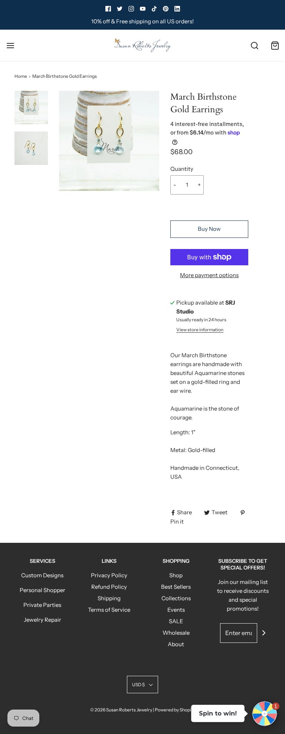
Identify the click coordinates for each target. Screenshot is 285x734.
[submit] (264, 633)
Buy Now (209, 228)
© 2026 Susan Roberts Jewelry (121, 710)
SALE (176, 621)
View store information (199, 329)
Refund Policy (109, 586)
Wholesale (176, 632)
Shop (176, 575)
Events (176, 609)
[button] (31, 107)
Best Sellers (176, 586)
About (176, 644)
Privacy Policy (109, 575)
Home (20, 76)
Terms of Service (109, 609)
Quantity (181, 168)
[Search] (254, 45)
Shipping (109, 598)
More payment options (209, 275)
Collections (176, 598)
